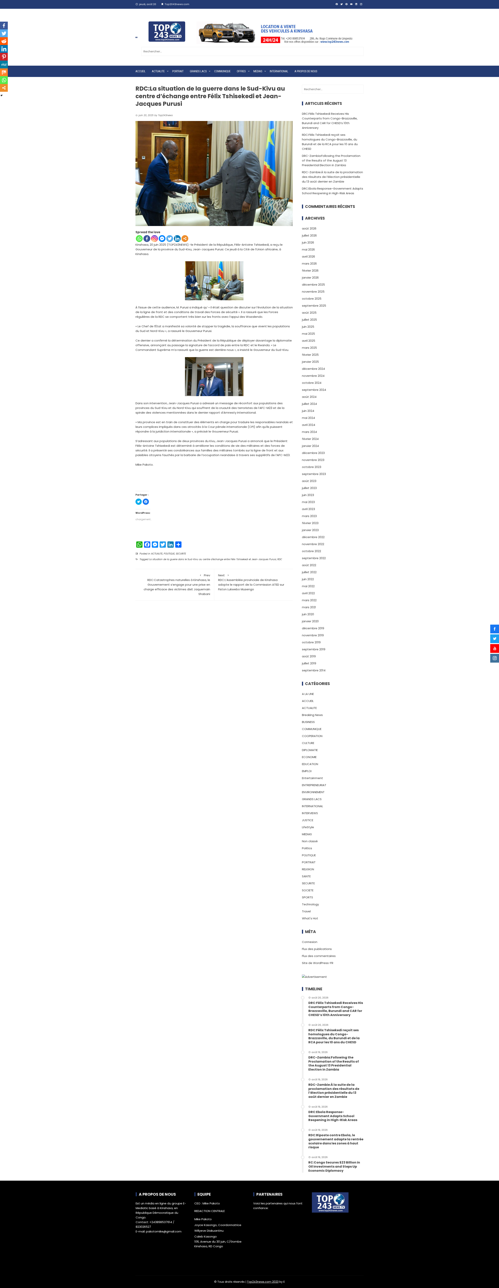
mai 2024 (308, 418)
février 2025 (310, 355)
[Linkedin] (177, 238)
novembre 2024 (313, 376)
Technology (310, 904)
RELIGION (308, 869)
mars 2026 (309, 263)
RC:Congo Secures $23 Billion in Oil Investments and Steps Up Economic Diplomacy (334, 1166)
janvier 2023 (310, 530)
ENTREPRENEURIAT (314, 785)
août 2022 (309, 565)
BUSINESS (308, 722)
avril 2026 (308, 256)
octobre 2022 (311, 551)
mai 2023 (308, 502)
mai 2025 (308, 334)
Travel (306, 911)
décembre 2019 (313, 628)
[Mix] (4, 72)
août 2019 (309, 656)
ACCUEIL (140, 71)
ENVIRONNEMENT (313, 792)
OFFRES (241, 71)
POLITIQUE (169, 553)
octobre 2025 (311, 299)
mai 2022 (308, 586)
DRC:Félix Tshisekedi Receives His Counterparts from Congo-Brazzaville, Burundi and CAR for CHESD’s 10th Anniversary (335, 1009)
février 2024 (310, 439)
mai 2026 (308, 249)
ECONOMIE (309, 757)
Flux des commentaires (319, 956)
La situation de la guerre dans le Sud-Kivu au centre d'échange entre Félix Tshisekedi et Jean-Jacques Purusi (212, 559)
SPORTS (307, 897)
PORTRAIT (178, 71)
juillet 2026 (309, 235)
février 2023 (310, 523)
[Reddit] (4, 41)
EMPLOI (306, 771)
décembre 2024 (313, 369)
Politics (307, 848)
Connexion (309, 942)
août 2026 (309, 228)
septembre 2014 (314, 670)
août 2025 (309, 313)
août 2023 (309, 481)
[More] (184, 238)
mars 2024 (309, 432)
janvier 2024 (310, 446)
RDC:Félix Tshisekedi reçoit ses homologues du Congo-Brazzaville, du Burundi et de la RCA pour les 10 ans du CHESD (334, 1036)
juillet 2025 (309, 320)
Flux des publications (317, 949)
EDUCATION (310, 764)
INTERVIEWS (310, 813)
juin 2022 (308, 579)
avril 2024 (308, 425)
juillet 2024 (309, 404)
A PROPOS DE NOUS (306, 71)
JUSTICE (307, 820)
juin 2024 (308, 411)
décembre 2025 (313, 284)
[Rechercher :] (252, 51)
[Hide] (1, 95)
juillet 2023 (309, 488)
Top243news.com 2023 (263, 1282)
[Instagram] (154, 238)
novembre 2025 (313, 292)
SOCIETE (307, 890)
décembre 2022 (313, 537)
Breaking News (312, 715)
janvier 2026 (310, 277)
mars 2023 (309, 516)
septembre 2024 (314, 390)
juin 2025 (308, 327)
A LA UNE (308, 694)
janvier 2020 (310, 621)
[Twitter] (169, 238)
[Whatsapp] (139, 238)
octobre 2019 (311, 642)
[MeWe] (4, 64)
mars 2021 (309, 607)
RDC (279, 559)
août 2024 (309, 397)
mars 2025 (309, 348)
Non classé (310, 841)
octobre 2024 (311, 383)
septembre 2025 (314, 306)
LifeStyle (308, 827)
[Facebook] (146, 238)
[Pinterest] (4, 57)
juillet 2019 (309, 663)
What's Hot (310, 918)
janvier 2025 (310, 362)
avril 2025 (308, 341)
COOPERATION (312, 736)
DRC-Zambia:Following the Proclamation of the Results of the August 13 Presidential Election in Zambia (331, 160)
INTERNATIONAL (279, 71)
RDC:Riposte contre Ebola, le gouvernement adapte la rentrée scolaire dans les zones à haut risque (335, 1141)
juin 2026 (308, 242)
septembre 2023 (314, 474)
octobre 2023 (311, 467)
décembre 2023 (313, 453)
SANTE (306, 876)
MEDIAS (257, 71)
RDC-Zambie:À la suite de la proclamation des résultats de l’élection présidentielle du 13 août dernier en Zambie (332, 177)
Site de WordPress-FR (317, 963)
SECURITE (181, 553)
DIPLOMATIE (310, 750)
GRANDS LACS (198, 71)
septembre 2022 (314, 558)
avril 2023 (308, 509)
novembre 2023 (313, 460)
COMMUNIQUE (222, 71)
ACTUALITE (158, 71)
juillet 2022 (309, 572)
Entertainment (312, 778)
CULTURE (308, 743)
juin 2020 (308, 614)
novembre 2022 (313, 544)
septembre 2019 (313, 649)
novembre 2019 (313, 635)
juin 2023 (308, 495)
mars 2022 (309, 600)
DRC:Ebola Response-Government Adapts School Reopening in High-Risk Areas (332, 1116)
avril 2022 (308, 593)
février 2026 (310, 270)
